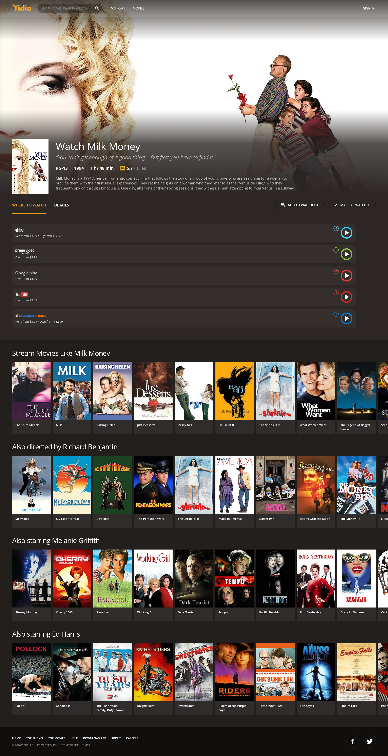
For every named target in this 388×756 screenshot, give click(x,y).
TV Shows (117, 8)
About (116, 738)
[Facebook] (352, 741)
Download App (94, 738)
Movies (138, 8)
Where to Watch (29, 205)
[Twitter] (369, 741)
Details (61, 205)
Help (74, 738)
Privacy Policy (47, 745)
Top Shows (34, 738)
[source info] (335, 228)
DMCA (86, 745)
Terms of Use (70, 745)
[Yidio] (22, 9)
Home (16, 738)
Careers (132, 738)
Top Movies (56, 738)
